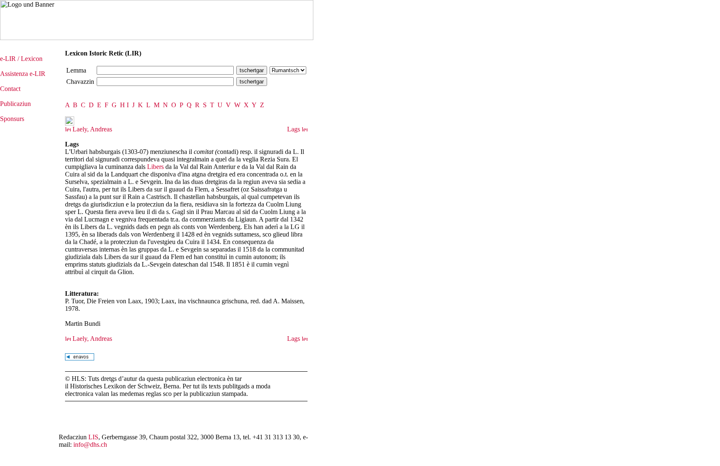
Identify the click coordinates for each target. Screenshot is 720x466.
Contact (10, 88)
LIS (93, 437)
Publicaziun (15, 103)
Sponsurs (12, 118)
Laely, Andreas (91, 129)
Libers (155, 166)
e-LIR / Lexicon (21, 58)
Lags (294, 129)
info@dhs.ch (90, 444)
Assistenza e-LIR (22, 73)
